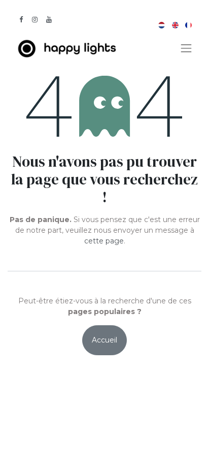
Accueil (104, 340)
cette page (104, 240)
